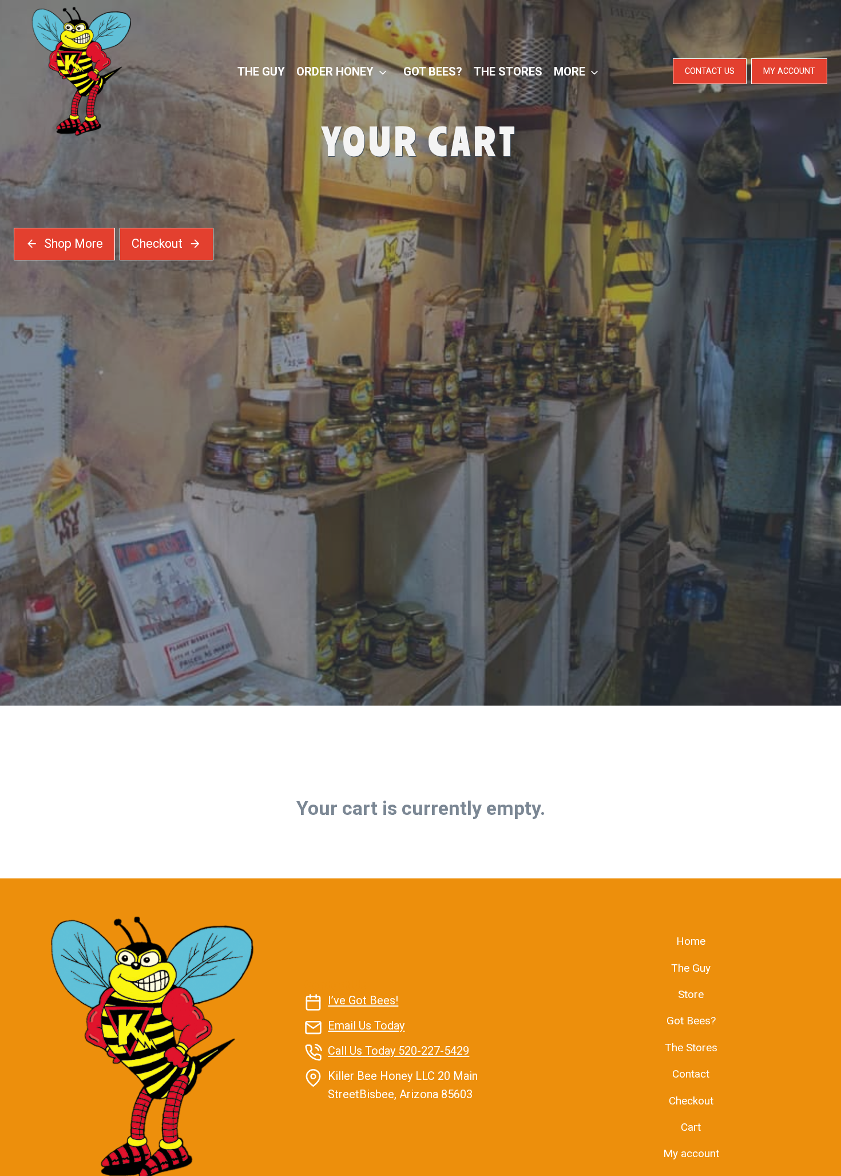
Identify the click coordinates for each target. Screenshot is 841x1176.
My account (691, 1153)
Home (690, 941)
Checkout (691, 1100)
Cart (691, 1127)
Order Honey (335, 71)
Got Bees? (432, 71)
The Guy (261, 71)
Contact (690, 1073)
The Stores (508, 71)
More (569, 71)
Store (691, 994)
